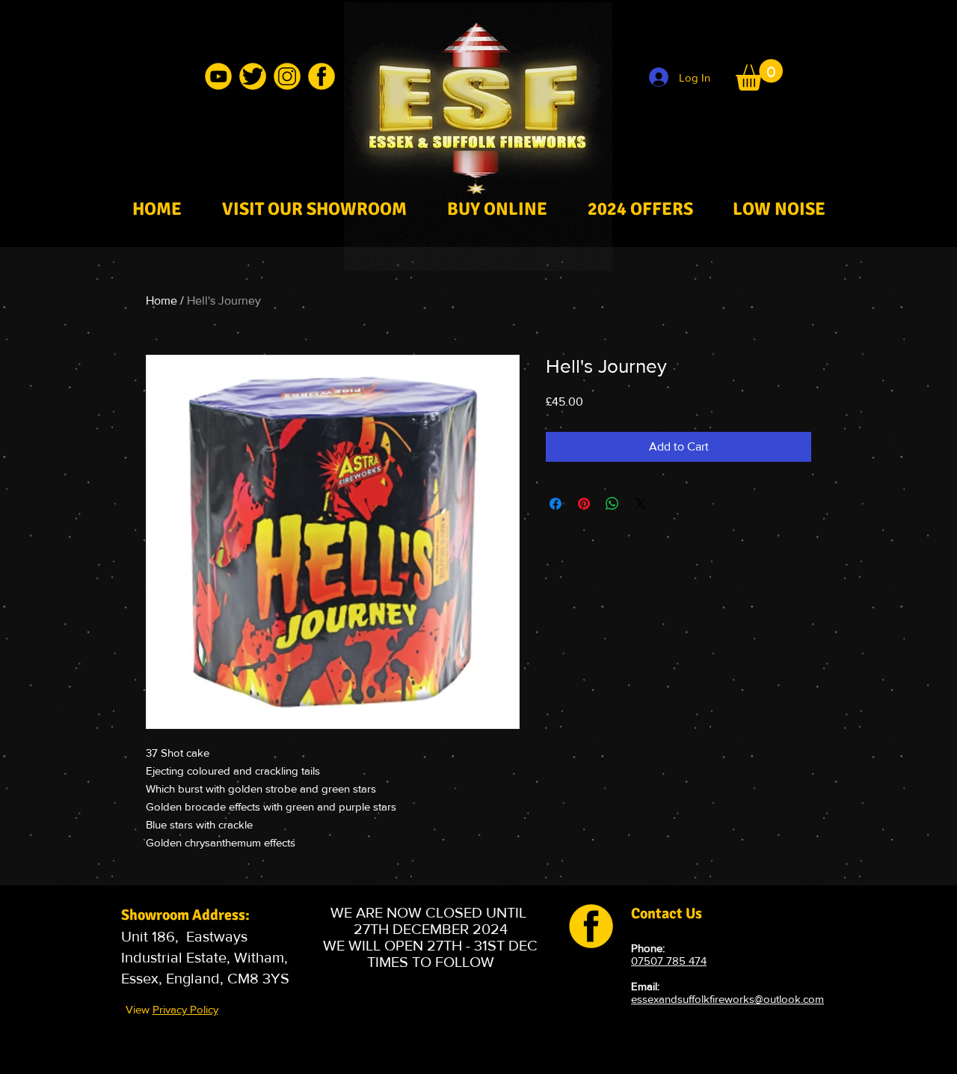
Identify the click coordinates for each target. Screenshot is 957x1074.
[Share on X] (641, 504)
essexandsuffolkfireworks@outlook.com (727, 998)
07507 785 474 (669, 960)
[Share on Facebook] (555, 504)
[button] (759, 75)
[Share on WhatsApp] (612, 504)
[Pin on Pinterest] (584, 504)
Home (161, 300)
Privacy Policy (185, 1009)
